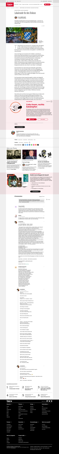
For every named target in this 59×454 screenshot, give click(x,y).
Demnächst (32, 424)
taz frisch (20, 425)
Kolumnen (16, 7)
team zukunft (20, 424)
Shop (7, 441)
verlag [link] (7, 1)
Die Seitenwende (33, 409)
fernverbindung (9, 425)
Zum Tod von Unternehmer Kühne (23, 412)
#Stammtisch (25, 139)
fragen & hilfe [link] (19, 1)
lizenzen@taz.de (13, 447)
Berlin (8, 414)
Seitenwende (47, 448)
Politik (8, 406)
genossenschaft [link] (45, 1)
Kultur (8, 411)
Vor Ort (31, 425)
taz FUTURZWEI (44, 426)
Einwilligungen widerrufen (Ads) (35, 449)
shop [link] (15, 1)
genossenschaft (44, 408)
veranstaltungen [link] (11, 1)
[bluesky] (49, 401)
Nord (7, 415)
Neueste (40, 196)
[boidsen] (16, 216)
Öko (7, 408)
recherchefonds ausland (46, 411)
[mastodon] (47, 401)
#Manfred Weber (30, 139)
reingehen (8, 431)
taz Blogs (43, 424)
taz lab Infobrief (21, 428)
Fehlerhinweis (26, 142)
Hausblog (32, 408)
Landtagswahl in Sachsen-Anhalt (22, 415)
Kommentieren (21, 142)
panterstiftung (44, 412)
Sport (8, 412)
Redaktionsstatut (37, 446)
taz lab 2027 (32, 430)
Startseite (8, 7)
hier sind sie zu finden (25, 201)
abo (42, 406)
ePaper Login (20, 440)
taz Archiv (43, 429)
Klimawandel (20, 406)
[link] (16, 4)
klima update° (9, 427)
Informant (32, 448)
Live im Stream (32, 427)
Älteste (43, 196)
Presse (31, 412)
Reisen (8, 438)
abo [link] (41, 1)
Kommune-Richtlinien (44, 446)
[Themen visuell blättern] (43, 4)
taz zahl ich (44, 409)
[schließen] (51, 101)
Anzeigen (8, 442)
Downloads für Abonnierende (23, 442)
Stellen (31, 411)
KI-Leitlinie (50, 446)
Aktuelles (31, 406)
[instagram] (51, 401)
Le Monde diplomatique (46, 427)
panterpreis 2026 (45, 414)
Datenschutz (36, 448)
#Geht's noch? (20, 139)
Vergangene (32, 428)
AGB (44, 448)
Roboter (19, 408)
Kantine (8, 439)
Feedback (20, 437)
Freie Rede (8, 430)
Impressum (41, 448)
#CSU (34, 139)
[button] (52, 4)
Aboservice (20, 439)
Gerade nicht (48, 101)
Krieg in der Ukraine (21, 409)
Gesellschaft (12, 7)
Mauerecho (9, 428)
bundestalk (9, 424)
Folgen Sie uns (44, 401)
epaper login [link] (50, 1)
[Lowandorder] (16, 222)
